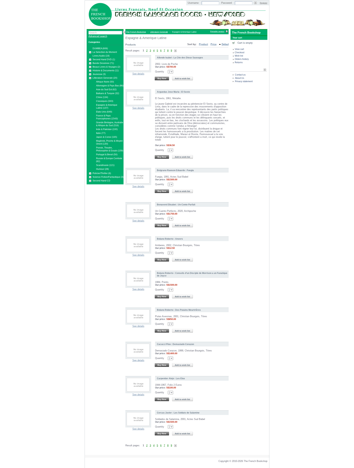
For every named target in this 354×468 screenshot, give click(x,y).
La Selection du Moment (105, 52)
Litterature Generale (159, 32)
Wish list (239, 56)
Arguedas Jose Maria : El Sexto (173, 92)
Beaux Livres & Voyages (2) (106, 67)
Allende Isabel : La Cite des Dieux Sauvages (180, 57)
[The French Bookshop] (177, 27)
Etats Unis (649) (104, 112)
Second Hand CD (101, 180)
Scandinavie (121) (105, 165)
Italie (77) (100, 133)
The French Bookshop (136, 32)
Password (226, 2)
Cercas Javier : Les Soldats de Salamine (178, 412)
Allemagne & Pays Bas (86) (110, 85)
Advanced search (97, 36)
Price (213, 44)
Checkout (239, 52)
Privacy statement (244, 81)
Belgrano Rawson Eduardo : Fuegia (175, 170)
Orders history (242, 59)
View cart (239, 49)
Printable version (217, 31)
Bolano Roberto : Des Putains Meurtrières (179, 310)
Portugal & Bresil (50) (106, 154)
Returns (239, 62)
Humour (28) (102, 169)
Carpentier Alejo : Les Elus (171, 378)
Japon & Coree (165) (106, 137)
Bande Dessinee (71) (103, 63)
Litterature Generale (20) (105, 78)
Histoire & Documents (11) (106, 70)
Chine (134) (102, 97)
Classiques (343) (104, 101)
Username (193, 2)
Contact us (240, 74)
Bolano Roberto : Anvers (170, 239)
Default (226, 44)
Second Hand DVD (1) (104, 59)
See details (138, 73)
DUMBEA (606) (100, 48)
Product (203, 44)
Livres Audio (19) (101, 56)
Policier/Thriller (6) (102, 173)
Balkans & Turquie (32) (107, 93)
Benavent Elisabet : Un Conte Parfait (176, 204)
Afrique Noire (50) (105, 81)
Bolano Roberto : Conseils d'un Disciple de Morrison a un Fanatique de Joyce (192, 274)
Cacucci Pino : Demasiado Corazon (175, 344)
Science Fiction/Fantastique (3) (108, 177)
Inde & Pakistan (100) (107, 129)
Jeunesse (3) (99, 74)
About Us (239, 78)
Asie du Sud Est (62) (106, 89)
